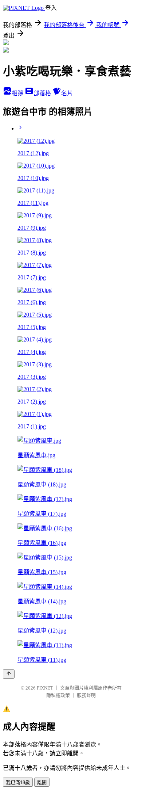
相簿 (18, 93)
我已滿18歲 (18, 782)
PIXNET (45, 688)
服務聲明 (86, 695)
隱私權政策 (58, 695)
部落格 (42, 93)
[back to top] (9, 674)
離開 (42, 782)
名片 (67, 93)
